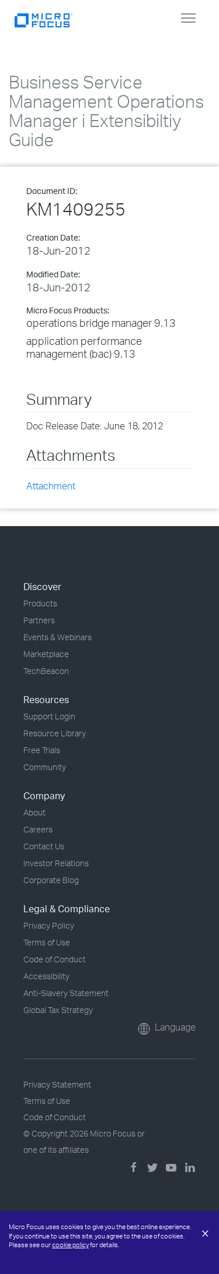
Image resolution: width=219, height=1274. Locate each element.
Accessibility (46, 976)
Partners (39, 620)
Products (40, 603)
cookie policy (70, 1245)
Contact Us (43, 846)
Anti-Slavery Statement (66, 993)
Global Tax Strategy (58, 1010)
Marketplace (46, 654)
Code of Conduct (54, 959)
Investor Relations (56, 863)
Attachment (50, 486)
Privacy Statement (57, 1084)
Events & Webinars (57, 637)
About (34, 812)
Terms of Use (46, 942)
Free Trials (41, 750)
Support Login (49, 716)
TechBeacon (46, 671)
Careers (38, 829)
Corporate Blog (51, 880)
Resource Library (54, 733)
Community (44, 767)
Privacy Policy (48, 925)
